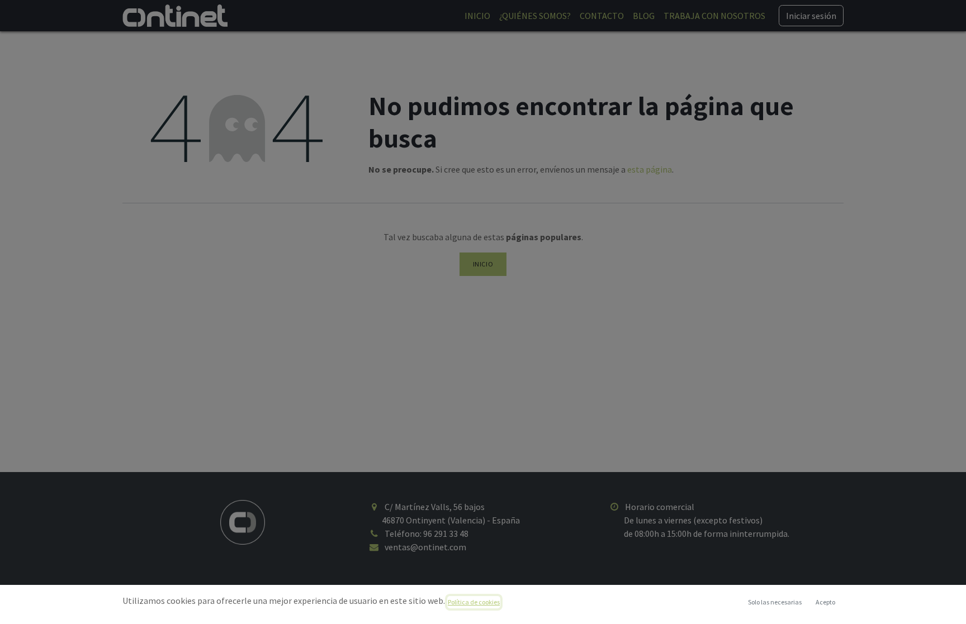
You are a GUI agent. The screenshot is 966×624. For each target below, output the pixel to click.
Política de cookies (474, 602)
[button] (825, 602)
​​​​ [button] (775, 602)
